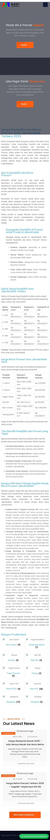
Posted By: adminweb (26, 764)
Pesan (24, 45)
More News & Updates (24, 815)
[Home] (10, 4)
